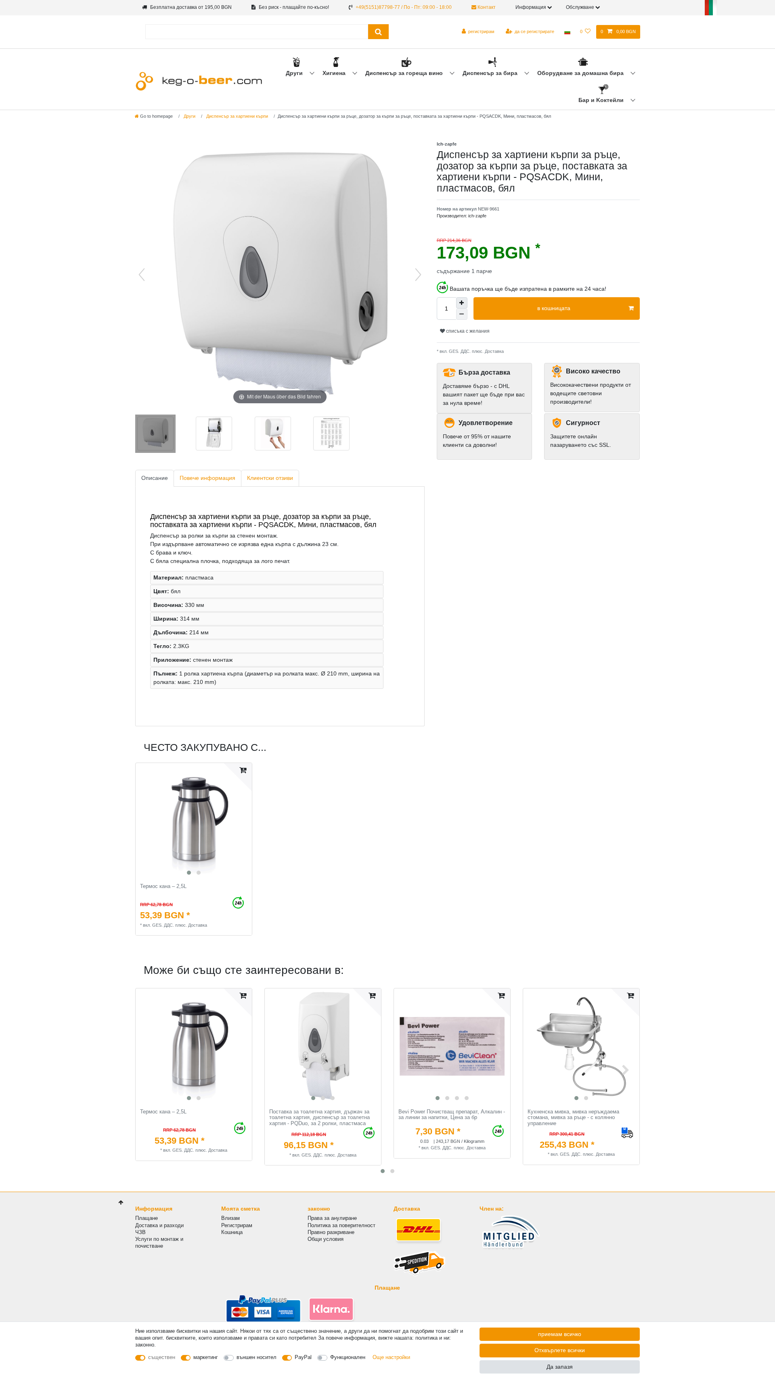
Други (295, 73)
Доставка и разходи (159, 1225)
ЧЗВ (140, 1232)
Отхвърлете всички (559, 1350)
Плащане (146, 1218)
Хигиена (335, 73)
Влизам (230, 1218)
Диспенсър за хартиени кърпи (236, 116)
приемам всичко (559, 1334)
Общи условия (326, 1239)
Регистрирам (236, 1225)
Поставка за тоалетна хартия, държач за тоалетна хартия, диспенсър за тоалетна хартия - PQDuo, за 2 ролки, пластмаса (319, 1117)
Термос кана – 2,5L (163, 886)
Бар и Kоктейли (601, 100)
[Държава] (566, 32)
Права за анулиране (332, 1218)
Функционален (347, 1357)
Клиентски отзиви (270, 478)
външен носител (256, 1357)
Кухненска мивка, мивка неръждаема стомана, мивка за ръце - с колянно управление (573, 1117)
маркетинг (205, 1357)
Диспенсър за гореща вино (404, 73)
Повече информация (207, 478)
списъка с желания (467, 331)
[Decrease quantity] (461, 314)
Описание (154, 478)
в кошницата (553, 308)
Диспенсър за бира (491, 73)
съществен (161, 1357)
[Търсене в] (378, 31)
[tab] (154, 478)
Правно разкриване (331, 1232)
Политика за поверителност (341, 1225)
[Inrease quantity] (461, 303)
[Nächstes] (418, 274)
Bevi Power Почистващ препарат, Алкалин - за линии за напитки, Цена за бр (451, 1115)
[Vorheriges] (141, 274)
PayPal (303, 1357)
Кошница (232, 1232)
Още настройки (391, 1357)
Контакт (486, 7)
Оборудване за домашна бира (581, 73)
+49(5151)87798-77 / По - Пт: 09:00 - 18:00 (404, 7)
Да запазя (560, 1366)
